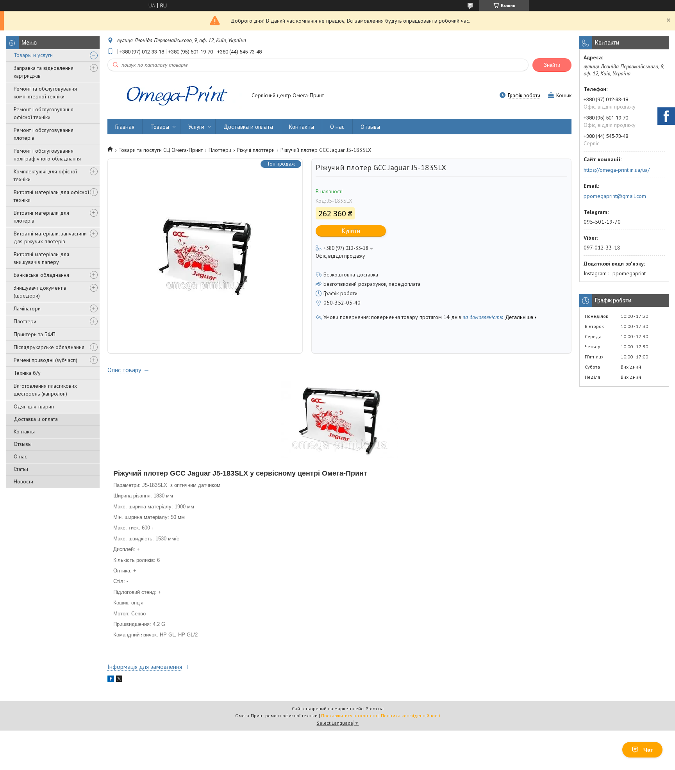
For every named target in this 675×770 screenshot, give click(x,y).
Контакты (24, 431)
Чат (648, 750)
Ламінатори (27, 308)
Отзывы (23, 443)
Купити (351, 230)
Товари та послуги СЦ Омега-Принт (160, 149)
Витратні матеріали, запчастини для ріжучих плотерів (50, 237)
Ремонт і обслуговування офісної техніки (43, 113)
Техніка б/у (27, 372)
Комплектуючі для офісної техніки (45, 175)
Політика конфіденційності (410, 715)
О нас (20, 456)
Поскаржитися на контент (349, 715)
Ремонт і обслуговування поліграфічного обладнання (47, 154)
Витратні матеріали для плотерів (41, 216)
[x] (119, 679)
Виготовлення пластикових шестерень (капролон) (45, 389)
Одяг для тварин (34, 406)
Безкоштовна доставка (350, 274)
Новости (23, 481)
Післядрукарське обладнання (49, 347)
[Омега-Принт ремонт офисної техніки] (175, 96)
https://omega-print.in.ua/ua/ (617, 169)
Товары (159, 127)
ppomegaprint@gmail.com (615, 196)
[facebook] (110, 679)
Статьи (21, 468)
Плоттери (25, 321)
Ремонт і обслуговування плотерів (43, 134)
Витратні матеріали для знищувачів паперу (41, 258)
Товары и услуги (33, 55)
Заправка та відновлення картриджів (43, 71)
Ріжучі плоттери (256, 149)
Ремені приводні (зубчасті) (45, 360)
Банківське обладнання (41, 274)
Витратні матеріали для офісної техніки (51, 196)
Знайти (552, 65)
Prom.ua (375, 708)
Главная (124, 127)
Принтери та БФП (34, 334)
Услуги (196, 127)
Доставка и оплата (36, 418)
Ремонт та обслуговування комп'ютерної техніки (45, 92)
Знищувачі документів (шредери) (40, 291)
